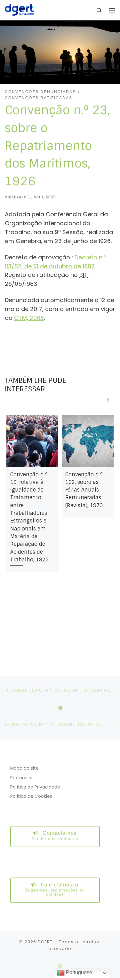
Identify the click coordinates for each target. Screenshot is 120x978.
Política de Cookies (31, 796)
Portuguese (78, 972)
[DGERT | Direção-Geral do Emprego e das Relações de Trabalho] (19, 9)
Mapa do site (24, 768)
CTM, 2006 (29, 318)
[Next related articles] (108, 399)
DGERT (45, 942)
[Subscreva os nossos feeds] (60, 966)
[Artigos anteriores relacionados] (92, 399)
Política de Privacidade (35, 787)
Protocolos (22, 778)
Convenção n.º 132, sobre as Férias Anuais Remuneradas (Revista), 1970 (84, 490)
